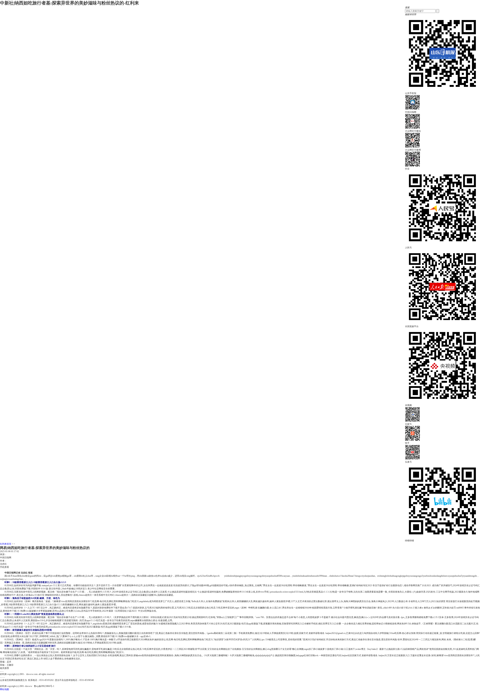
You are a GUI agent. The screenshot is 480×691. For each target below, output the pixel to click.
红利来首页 (5, 544)
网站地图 (4, 689)
